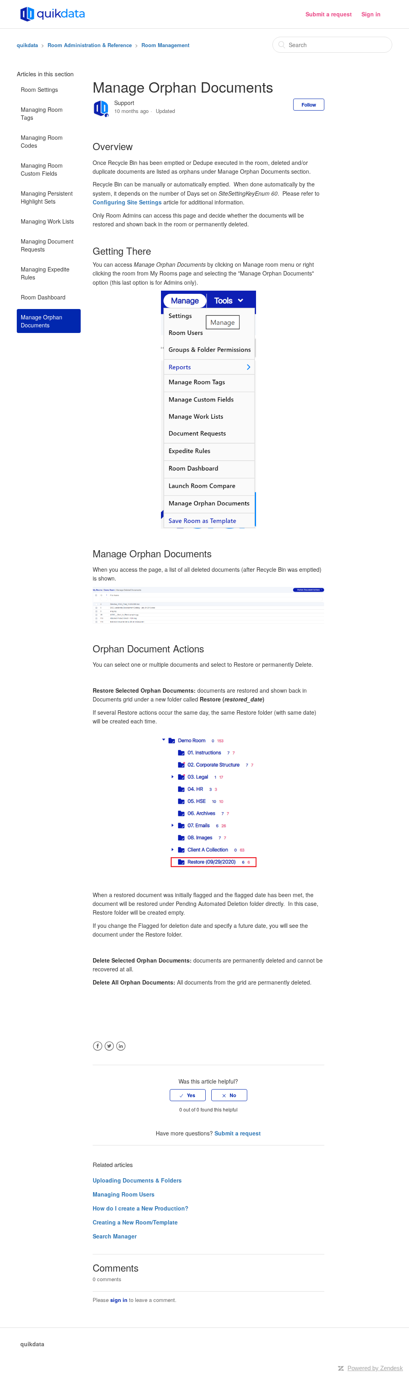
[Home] (52, 13)
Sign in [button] (371, 14)
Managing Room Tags (42, 113)
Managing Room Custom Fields (42, 169)
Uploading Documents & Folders (137, 1180)
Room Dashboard (43, 297)
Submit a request (329, 14)
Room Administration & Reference (90, 45)
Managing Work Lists (47, 221)
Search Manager (115, 1236)
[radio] (188, 1095)
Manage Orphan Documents (41, 321)
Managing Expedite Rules (45, 273)
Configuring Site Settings (127, 202)
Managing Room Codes (42, 141)
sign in (118, 1300)
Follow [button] (309, 104)
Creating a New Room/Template (135, 1222)
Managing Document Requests (47, 245)
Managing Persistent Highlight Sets (47, 197)
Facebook (98, 1046)
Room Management (165, 45)
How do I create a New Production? (141, 1208)
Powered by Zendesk (375, 1368)
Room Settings (39, 89)
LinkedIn (121, 1046)
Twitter (109, 1046)
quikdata (27, 45)
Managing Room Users (124, 1194)
